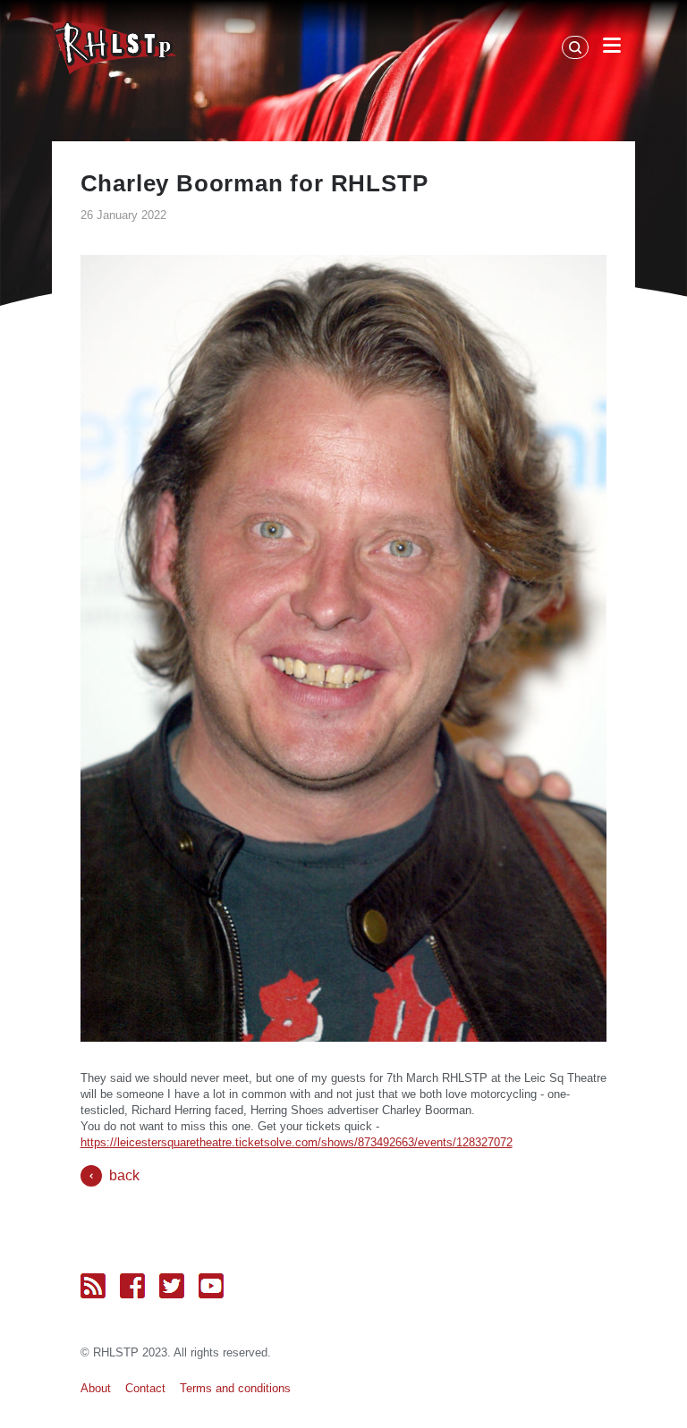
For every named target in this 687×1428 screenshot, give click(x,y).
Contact (145, 1388)
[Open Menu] (612, 48)
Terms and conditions (235, 1388)
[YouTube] (211, 1285)
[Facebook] (132, 1285)
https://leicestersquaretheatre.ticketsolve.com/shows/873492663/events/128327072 (297, 1142)
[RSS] (93, 1285)
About (96, 1388)
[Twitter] (171, 1285)
